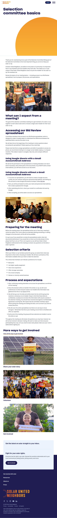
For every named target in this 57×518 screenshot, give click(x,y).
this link (42, 181)
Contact (16, 506)
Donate (48, 2)
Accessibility (10, 506)
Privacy (5, 506)
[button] (53, 2)
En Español (21, 506)
